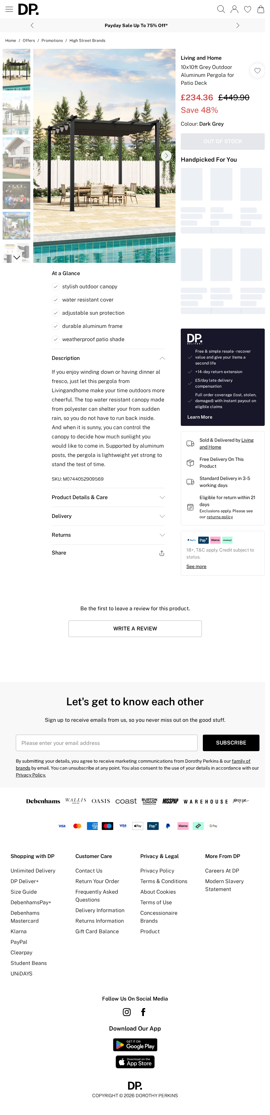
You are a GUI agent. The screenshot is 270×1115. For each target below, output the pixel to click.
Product (147, 930)
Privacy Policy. (31, 773)
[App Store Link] (132, 1051)
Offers (29, 40)
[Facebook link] (141, 1010)
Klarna (19, 930)
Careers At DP (218, 869)
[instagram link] (124, 1010)
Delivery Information (98, 909)
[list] (102, 153)
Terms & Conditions (161, 879)
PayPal (19, 940)
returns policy (216, 515)
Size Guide (24, 890)
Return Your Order (96, 879)
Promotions (52, 40)
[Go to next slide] (163, 153)
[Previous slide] (30, 25)
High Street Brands (87, 40)
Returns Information (98, 919)
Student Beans (29, 961)
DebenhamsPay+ (31, 901)
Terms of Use (154, 901)
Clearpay (21, 951)
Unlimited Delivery (33, 869)
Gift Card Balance (96, 930)
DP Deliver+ (25, 879)
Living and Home (197, 58)
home (10, 40)
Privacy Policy (155, 869)
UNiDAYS (22, 972)
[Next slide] (235, 25)
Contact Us (87, 869)
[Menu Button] (9, 9)
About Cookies (156, 890)
